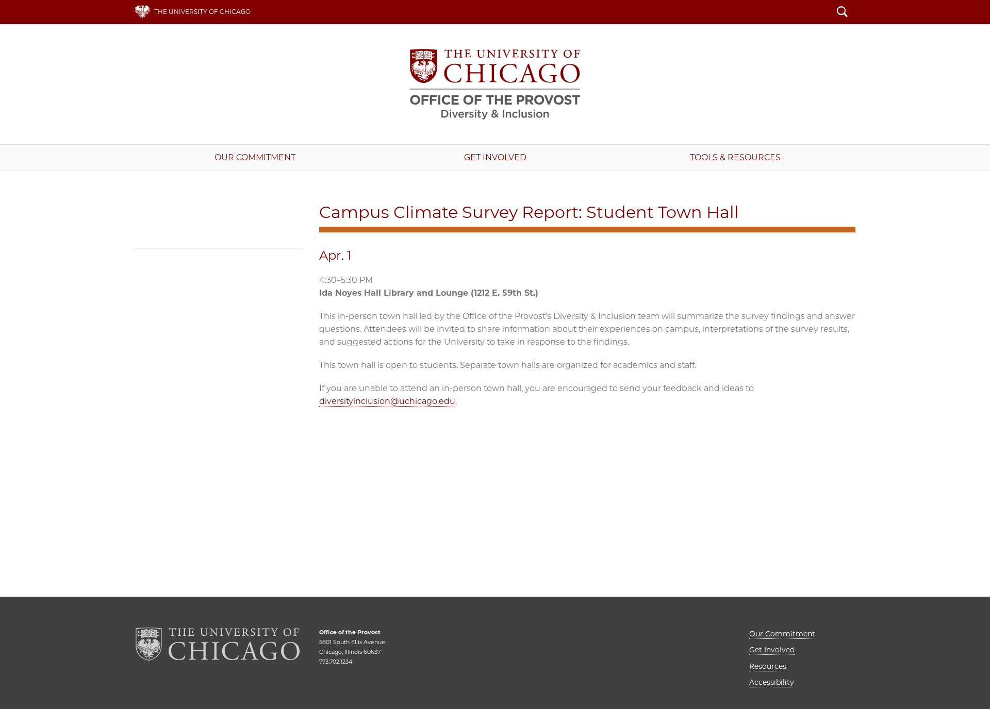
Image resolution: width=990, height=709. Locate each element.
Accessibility (771, 682)
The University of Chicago (202, 11)
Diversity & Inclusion (495, 84)
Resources (767, 666)
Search (842, 13)
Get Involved (495, 157)
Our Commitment (254, 157)
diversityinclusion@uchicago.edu (387, 401)
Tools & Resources (735, 157)
